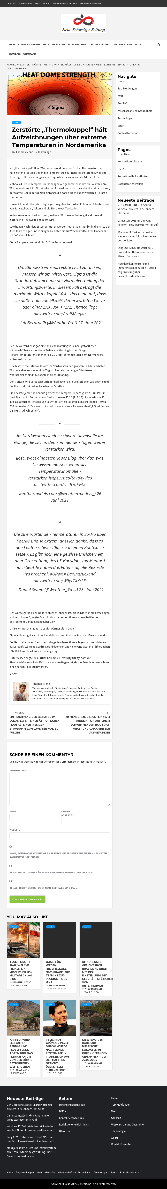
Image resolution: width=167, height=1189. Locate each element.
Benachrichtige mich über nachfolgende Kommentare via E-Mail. (52, 872)
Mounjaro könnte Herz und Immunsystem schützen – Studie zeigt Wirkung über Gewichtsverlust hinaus (137, 270)
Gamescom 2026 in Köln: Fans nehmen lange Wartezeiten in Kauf (138, 223)
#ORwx (56, 574)
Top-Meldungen (29, 44)
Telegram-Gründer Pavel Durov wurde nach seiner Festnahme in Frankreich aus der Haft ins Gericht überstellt (58, 1053)
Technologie (123, 44)
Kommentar (17, 770)
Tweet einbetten (40, 458)
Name (13, 811)
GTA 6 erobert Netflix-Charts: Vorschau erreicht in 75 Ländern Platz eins (136, 209)
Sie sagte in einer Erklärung (51, 375)
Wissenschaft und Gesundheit (89, 44)
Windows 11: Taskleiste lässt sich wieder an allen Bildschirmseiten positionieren (137, 236)
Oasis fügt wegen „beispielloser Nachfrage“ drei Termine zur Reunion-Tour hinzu (58, 972)
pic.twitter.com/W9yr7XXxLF (60, 580)
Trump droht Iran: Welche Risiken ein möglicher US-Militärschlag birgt (20, 970)
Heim (12, 44)
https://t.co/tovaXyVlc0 (70, 478)
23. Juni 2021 (91, 589)
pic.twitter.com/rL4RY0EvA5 (59, 484)
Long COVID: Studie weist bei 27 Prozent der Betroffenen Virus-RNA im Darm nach (136, 252)
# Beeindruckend (80, 574)
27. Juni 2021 (90, 323)
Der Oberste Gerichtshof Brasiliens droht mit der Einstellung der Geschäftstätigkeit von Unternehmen (98, 973)
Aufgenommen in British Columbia (81, 184)
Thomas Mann (25, 152)
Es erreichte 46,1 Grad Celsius (91, 406)
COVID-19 (15, 651)
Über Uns (11, 3)
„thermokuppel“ (23, 168)
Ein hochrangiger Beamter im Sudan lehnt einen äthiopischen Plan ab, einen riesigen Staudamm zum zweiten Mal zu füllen (34, 722)
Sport (138, 44)
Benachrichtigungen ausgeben (48, 204)
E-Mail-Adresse (67, 813)
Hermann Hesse (21, 982)
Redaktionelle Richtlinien (65, 3)
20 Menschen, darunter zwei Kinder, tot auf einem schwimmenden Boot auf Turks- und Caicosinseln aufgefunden (87, 722)
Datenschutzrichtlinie (90, 3)
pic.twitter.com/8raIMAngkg (60, 314)
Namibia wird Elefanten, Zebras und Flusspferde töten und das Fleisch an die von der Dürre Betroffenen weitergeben (21, 1053)
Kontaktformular (22, 53)
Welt (46, 44)
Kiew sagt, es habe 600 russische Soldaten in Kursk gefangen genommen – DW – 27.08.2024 (95, 1050)
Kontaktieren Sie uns (29, 3)
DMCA (46, 3)
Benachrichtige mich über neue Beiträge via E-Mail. (43, 887)
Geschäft (59, 44)
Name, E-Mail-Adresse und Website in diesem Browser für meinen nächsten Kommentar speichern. (58, 855)
